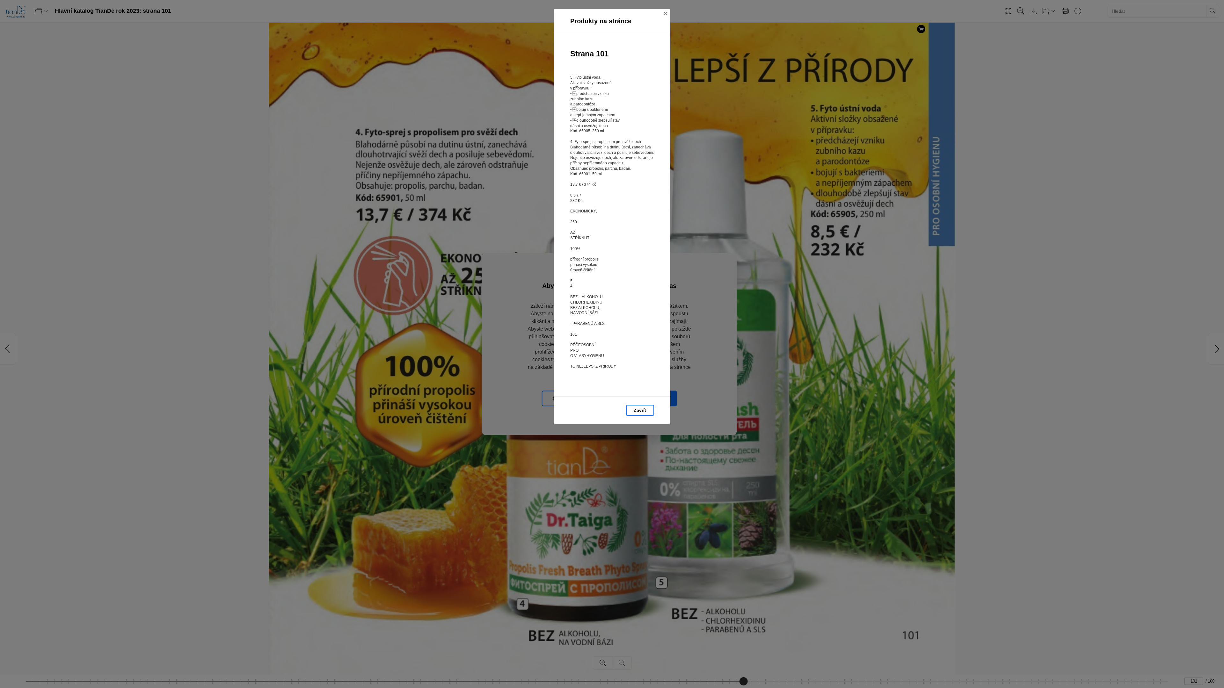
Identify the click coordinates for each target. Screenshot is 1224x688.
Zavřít (640, 410)
